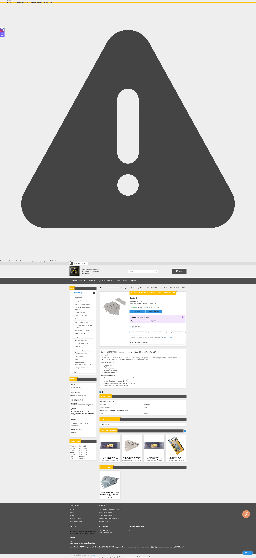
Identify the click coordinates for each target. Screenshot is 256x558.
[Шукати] (156, 271)
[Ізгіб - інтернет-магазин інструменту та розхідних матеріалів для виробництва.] (75, 271)
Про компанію (121, 281)
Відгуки (133, 281)
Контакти (91, 281)
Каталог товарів (77, 281)
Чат (249, 553)
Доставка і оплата (105, 281)
